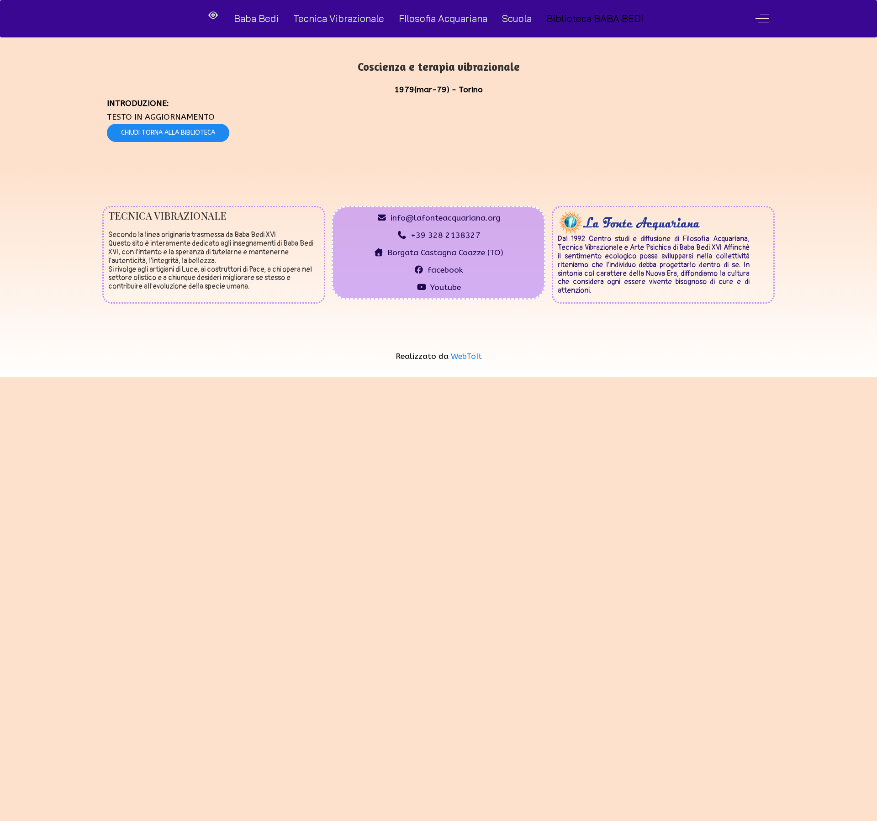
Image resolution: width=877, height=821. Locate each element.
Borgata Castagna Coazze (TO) (445, 253)
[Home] (213, 15)
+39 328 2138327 (446, 235)
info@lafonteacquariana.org (445, 218)
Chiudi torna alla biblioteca (168, 133)
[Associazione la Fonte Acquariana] (630, 221)
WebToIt (466, 356)
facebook (445, 270)
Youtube (445, 287)
